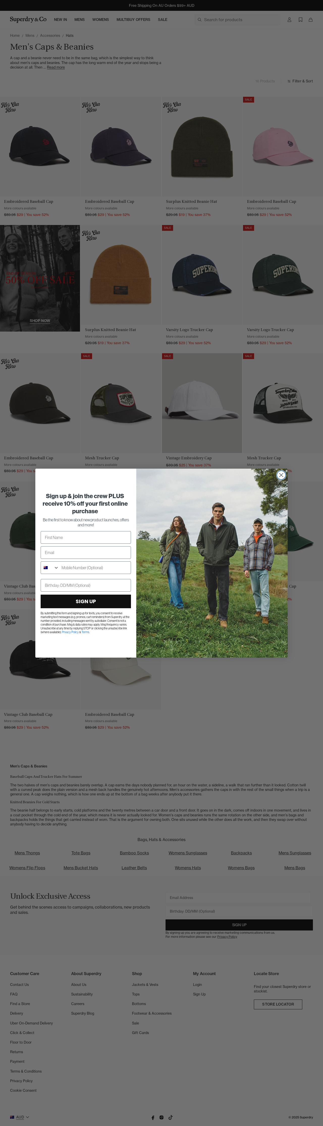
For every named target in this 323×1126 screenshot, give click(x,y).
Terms (85, 632)
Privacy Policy (70, 632)
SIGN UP (86, 601)
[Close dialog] (281, 475)
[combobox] (50, 568)
